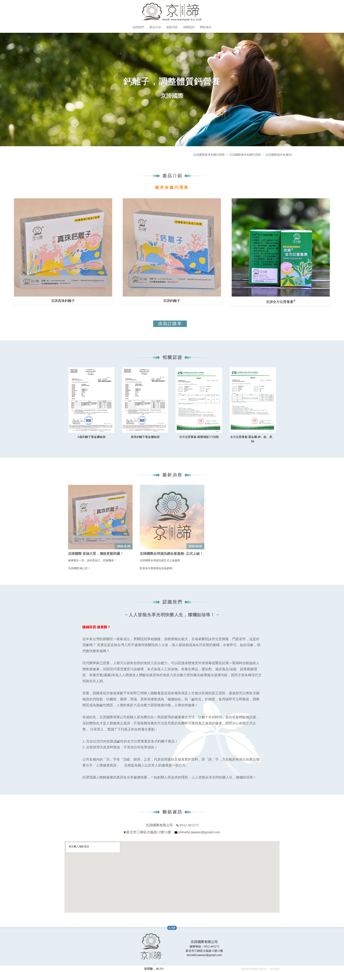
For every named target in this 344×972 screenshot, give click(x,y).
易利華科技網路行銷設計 (254, 969)
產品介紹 (155, 27)
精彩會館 (275, 969)
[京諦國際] (172, 19)
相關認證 (189, 27)
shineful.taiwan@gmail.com (199, 832)
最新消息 (172, 27)
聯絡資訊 (205, 27)
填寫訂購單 (170, 323)
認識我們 (138, 27)
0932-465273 (189, 825)
